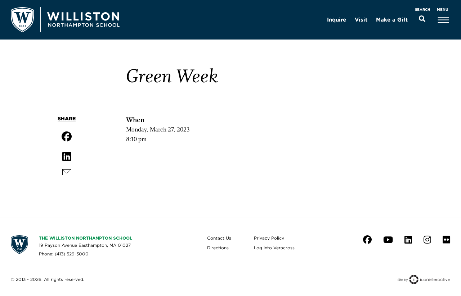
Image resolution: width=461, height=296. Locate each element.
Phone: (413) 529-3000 (64, 253)
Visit (361, 20)
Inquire (336, 20)
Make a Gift (392, 20)
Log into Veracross (274, 247)
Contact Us (219, 238)
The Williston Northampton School (85, 238)
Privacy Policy (269, 238)
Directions (218, 247)
